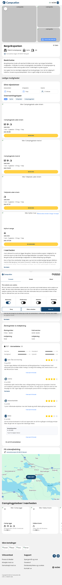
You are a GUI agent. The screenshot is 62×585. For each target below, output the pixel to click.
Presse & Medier (7, 559)
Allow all (50, 309)
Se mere (7, 391)
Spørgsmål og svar (31, 559)
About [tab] (51, 279)
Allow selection (31, 309)
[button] (31, 120)
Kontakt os (28, 568)
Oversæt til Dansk (31, 372)
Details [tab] (31, 279)
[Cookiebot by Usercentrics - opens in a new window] (53, 274)
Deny (11, 309)
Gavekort (27, 562)
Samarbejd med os (9, 565)
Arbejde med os (7, 562)
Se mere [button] (6, 267)
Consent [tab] (10, 279)
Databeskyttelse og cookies (34, 565)
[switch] (23, 302)
